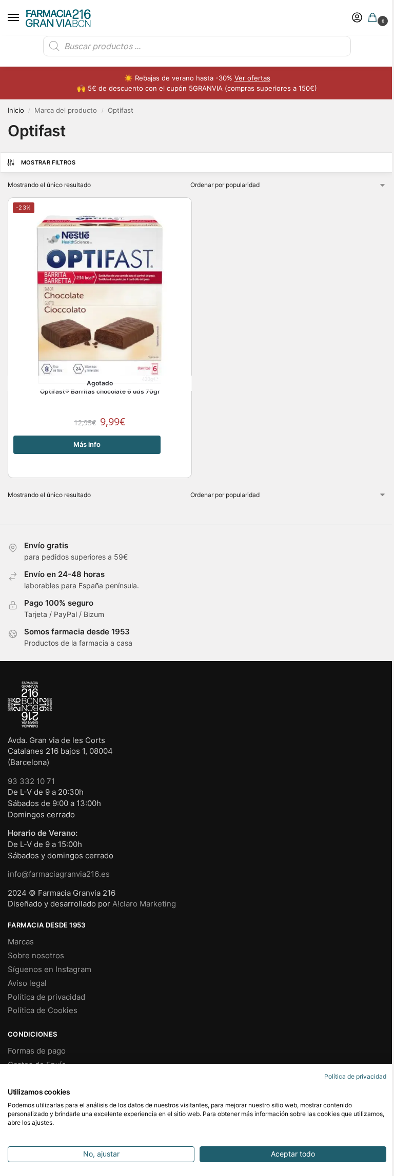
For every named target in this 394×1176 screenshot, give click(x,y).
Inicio (16, 110)
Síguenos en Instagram (49, 969)
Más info (87, 444)
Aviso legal (27, 983)
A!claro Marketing (144, 904)
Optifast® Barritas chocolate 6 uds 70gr (100, 391)
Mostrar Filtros (48, 162)
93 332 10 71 (31, 781)
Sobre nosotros (36, 955)
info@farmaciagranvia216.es (59, 874)
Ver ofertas (252, 78)
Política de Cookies (42, 1010)
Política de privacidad (46, 997)
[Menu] (23, 18)
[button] (374, 18)
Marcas (21, 941)
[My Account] (357, 18)
